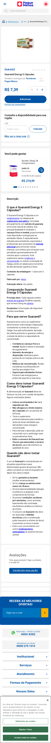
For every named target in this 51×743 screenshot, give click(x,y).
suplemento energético (18, 221)
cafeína (29, 303)
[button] (15, 187)
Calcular (37, 128)
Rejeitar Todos (25, 729)
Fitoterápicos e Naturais (23, 21)
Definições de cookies (26, 721)
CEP (6, 123)
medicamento (13, 218)
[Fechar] (47, 700)
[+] (42, 89)
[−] (32, 89)
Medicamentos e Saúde (14, 21)
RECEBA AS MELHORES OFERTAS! (25, 602)
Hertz (23, 279)
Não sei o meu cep (15, 136)
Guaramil (10, 69)
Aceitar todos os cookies (25, 737)
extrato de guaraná (15, 300)
